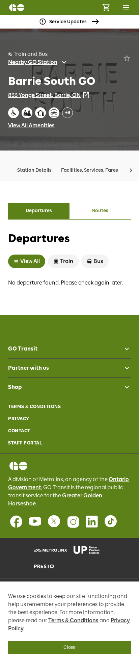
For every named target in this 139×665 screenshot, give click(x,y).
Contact (19, 430)
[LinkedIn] (92, 521)
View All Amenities (31, 125)
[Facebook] (16, 521)
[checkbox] (124, 349)
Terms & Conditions (34, 406)
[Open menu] (126, 7)
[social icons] (18, 466)
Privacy (18, 418)
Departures (39, 210)
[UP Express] (89, 550)
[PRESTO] (49, 566)
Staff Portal (25, 442)
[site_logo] (16, 7)
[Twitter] (54, 521)
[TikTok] (111, 521)
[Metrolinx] (49, 550)
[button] (131, 170)
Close (69, 647)
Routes (100, 210)
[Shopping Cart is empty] (106, 7)
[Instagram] (73, 521)
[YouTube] (35, 521)
